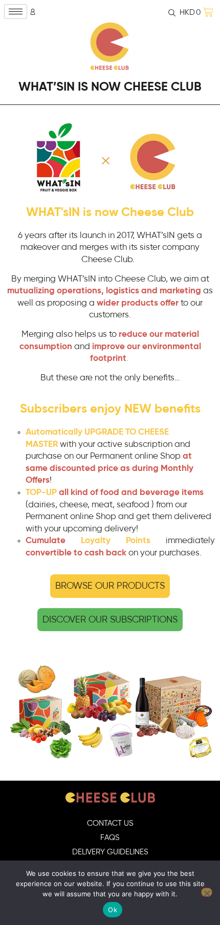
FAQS (110, 838)
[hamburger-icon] (15, 11)
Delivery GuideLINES (110, 852)
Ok (112, 910)
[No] (206, 892)
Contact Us (110, 823)
